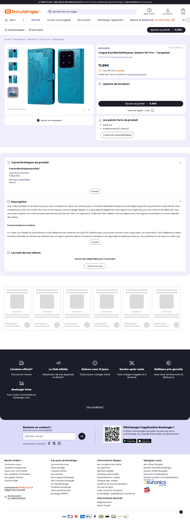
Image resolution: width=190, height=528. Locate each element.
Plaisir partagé (58, 467)
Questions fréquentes (15, 467)
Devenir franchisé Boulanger (157, 467)
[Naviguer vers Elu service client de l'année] (164, 490)
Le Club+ (121, 70)
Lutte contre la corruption (110, 490)
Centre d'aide (11, 480)
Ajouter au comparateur (51, 120)
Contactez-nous (13, 464)
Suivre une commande (16, 471)
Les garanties (103, 467)
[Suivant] (89, 110)
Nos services (57, 474)
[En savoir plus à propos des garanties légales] (152, 110)
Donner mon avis (95, 266)
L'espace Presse (58, 471)
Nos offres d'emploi (153, 464)
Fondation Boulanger (61, 487)
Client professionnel (60, 490)
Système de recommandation (112, 483)
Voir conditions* (95, 407)
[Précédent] (84, 110)
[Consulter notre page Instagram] (59, 444)
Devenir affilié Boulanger (156, 471)
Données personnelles (108, 474)
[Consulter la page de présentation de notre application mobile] (129, 441)
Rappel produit (104, 502)
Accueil (8, 39)
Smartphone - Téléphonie (25, 39)
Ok (81, 436)
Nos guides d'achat (14, 477)
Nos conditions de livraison (17, 474)
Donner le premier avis (121, 57)
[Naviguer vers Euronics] (164, 483)
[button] (187, 20)
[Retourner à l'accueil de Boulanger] (22, 11)
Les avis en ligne (105, 487)
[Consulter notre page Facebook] (49, 444)
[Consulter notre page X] (54, 444)
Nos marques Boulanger (62, 477)
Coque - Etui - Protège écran (52, 39)
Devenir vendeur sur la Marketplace (161, 477)
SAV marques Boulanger (62, 480)
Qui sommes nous (60, 464)
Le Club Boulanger (60, 483)
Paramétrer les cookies (108, 477)
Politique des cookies (107, 480)
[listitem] (12, 66)
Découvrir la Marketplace (156, 474)
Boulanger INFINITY (60, 493)
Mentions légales (105, 471)
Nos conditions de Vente (109, 464)
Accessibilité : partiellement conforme (116, 493)
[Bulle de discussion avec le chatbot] (180, 512)
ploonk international (137, 74)
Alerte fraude (103, 505)
